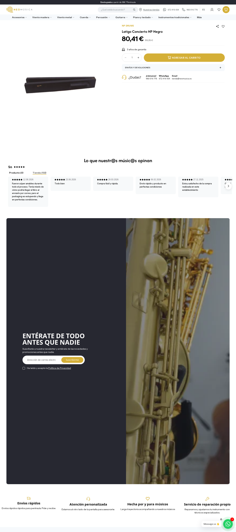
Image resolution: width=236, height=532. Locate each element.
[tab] (13, 173)
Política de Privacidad (59, 368)
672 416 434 (173, 9)
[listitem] (198, 17)
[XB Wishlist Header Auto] (219, 9)
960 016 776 (192, 9)
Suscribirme (72, 359)
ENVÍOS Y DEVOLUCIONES (137, 67)
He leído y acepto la (49, 368)
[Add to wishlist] (223, 26)
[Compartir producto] (217, 26)
